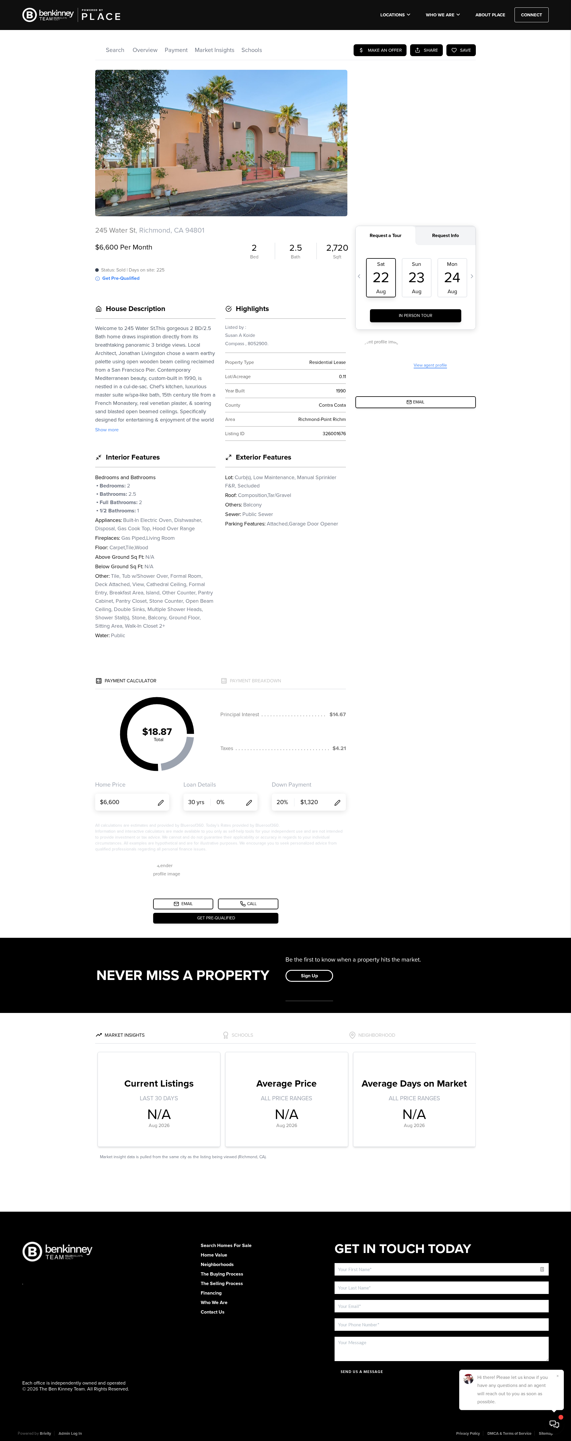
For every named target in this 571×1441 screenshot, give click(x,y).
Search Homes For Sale (226, 1246)
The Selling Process (222, 1284)
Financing (211, 1293)
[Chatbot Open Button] (554, 1424)
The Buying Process (222, 1274)
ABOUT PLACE (490, 15)
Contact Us (213, 1312)
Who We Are (440, 15)
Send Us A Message (362, 1372)
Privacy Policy (468, 1433)
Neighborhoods (217, 1265)
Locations (392, 15)
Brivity (45, 1433)
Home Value (214, 1255)
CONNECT (531, 15)
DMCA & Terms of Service (509, 1433)
